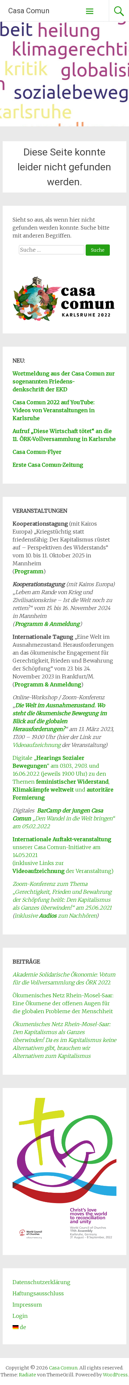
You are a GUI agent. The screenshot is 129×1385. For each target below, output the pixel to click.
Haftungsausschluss (38, 1293)
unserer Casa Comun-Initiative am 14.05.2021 (62, 847)
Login (20, 1316)
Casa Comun (29, 11)
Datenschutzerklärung (41, 1282)
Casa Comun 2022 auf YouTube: (54, 402)
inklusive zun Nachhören (55, 915)
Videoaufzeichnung (37, 745)
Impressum (27, 1304)
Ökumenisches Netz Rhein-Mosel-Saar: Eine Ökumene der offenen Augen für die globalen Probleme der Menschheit (63, 1003)
